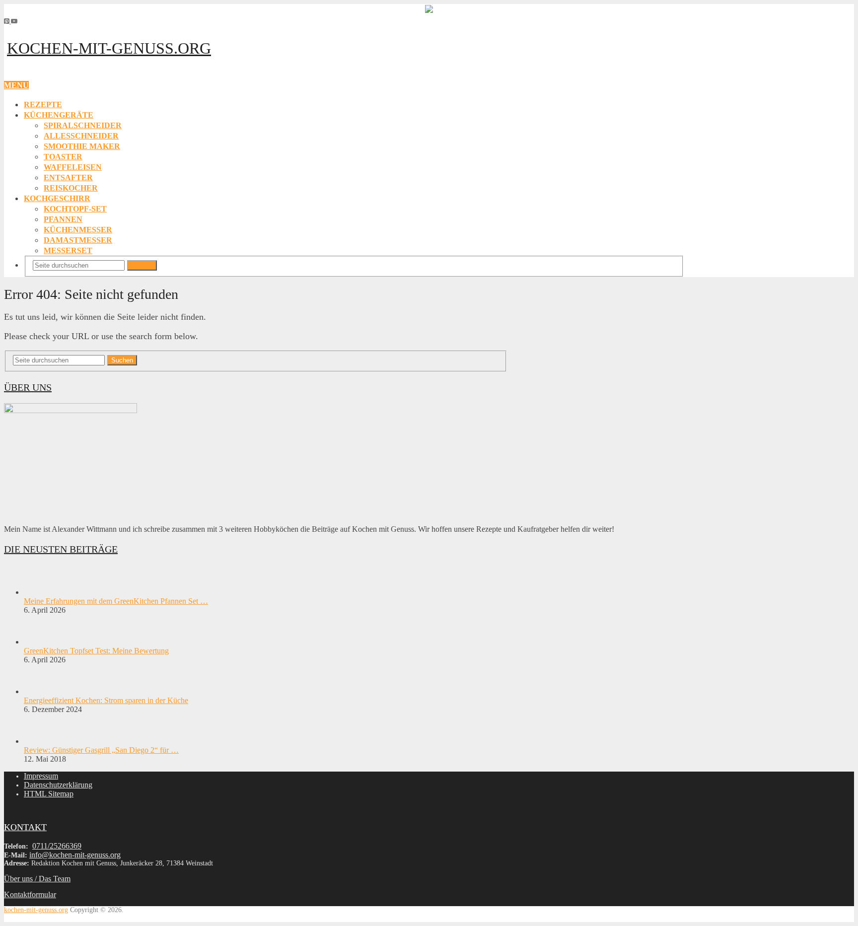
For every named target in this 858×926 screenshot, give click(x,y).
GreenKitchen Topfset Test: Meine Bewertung (96, 650)
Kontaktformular (30, 894)
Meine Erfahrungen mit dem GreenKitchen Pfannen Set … (116, 601)
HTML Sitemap (48, 793)
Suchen (142, 265)
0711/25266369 (56, 846)
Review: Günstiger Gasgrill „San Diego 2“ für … (101, 750)
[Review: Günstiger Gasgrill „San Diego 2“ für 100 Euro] (41, 741)
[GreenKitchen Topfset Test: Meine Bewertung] (41, 642)
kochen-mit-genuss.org (109, 48)
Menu (16, 85)
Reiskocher (71, 188)
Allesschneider (81, 136)
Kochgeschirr (57, 198)
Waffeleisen (73, 167)
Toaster (63, 156)
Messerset (68, 250)
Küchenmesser (78, 229)
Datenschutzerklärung (58, 785)
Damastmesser (78, 240)
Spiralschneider (83, 125)
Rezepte (43, 104)
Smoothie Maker (82, 146)
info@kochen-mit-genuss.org (75, 855)
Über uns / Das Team (37, 878)
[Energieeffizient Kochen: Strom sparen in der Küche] (41, 691)
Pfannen (63, 219)
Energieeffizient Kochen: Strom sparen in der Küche (106, 700)
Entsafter (68, 177)
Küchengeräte (58, 115)
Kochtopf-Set (75, 209)
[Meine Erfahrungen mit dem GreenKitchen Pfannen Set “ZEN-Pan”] (41, 592)
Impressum (41, 776)
